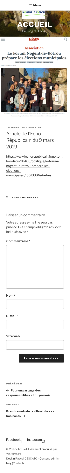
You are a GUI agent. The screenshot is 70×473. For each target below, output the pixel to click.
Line (38, 127)
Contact (18, 463)
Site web (13, 336)
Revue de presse (25, 197)
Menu (37, 5)
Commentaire (18, 241)
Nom (11, 295)
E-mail (12, 316)
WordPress (13, 453)
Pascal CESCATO (26, 458)
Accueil (35, 24)
